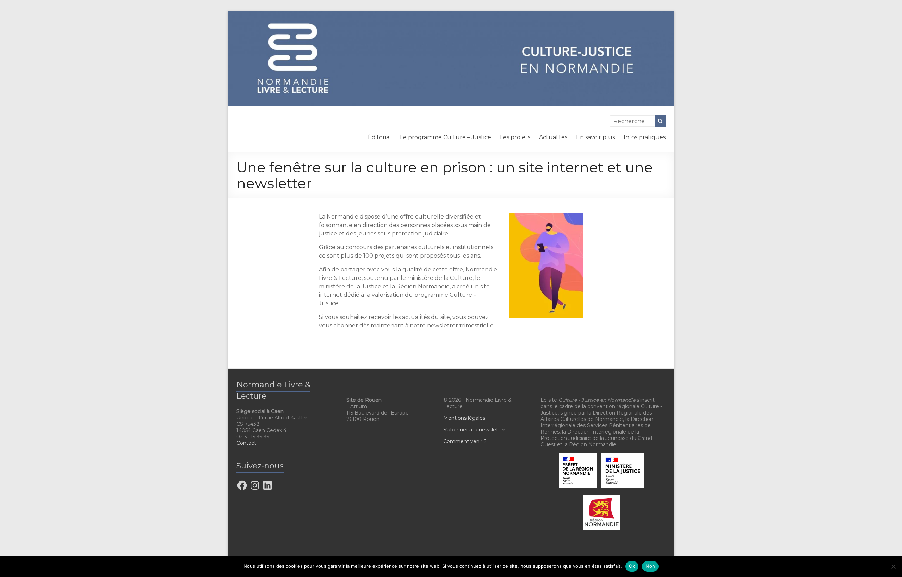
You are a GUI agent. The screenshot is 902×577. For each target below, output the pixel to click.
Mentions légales (464, 418)
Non (650, 566)
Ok (632, 566)
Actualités (553, 137)
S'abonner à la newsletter (474, 429)
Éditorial (379, 137)
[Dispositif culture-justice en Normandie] (451, 14)
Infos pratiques (645, 137)
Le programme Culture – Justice (445, 137)
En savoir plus (595, 137)
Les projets (515, 137)
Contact (246, 443)
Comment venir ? (465, 441)
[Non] (893, 566)
